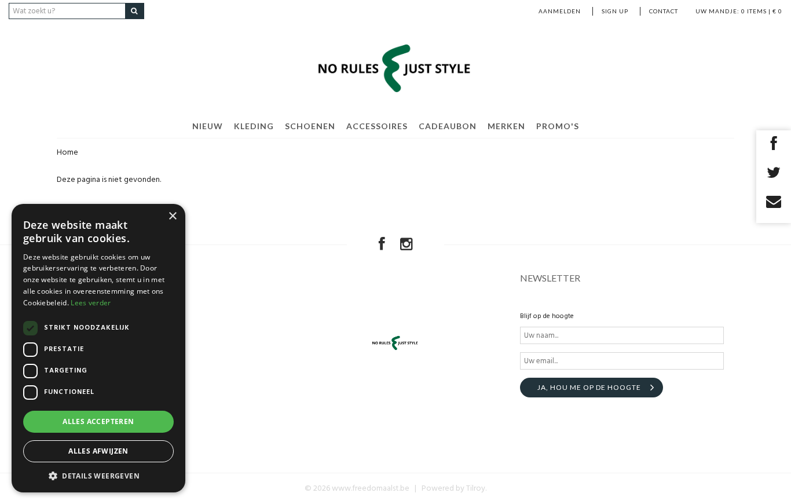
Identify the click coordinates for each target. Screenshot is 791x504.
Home (67, 152)
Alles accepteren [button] (98, 421)
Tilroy (475, 488)
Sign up (615, 11)
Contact (663, 11)
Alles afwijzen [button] (98, 451)
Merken (506, 126)
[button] (98, 475)
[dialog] (98, 348)
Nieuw (207, 126)
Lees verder (91, 303)
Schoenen (310, 126)
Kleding (254, 126)
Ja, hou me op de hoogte (589, 387)
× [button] (172, 216)
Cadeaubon (448, 126)
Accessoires (377, 126)
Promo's (557, 126)
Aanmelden (560, 11)
